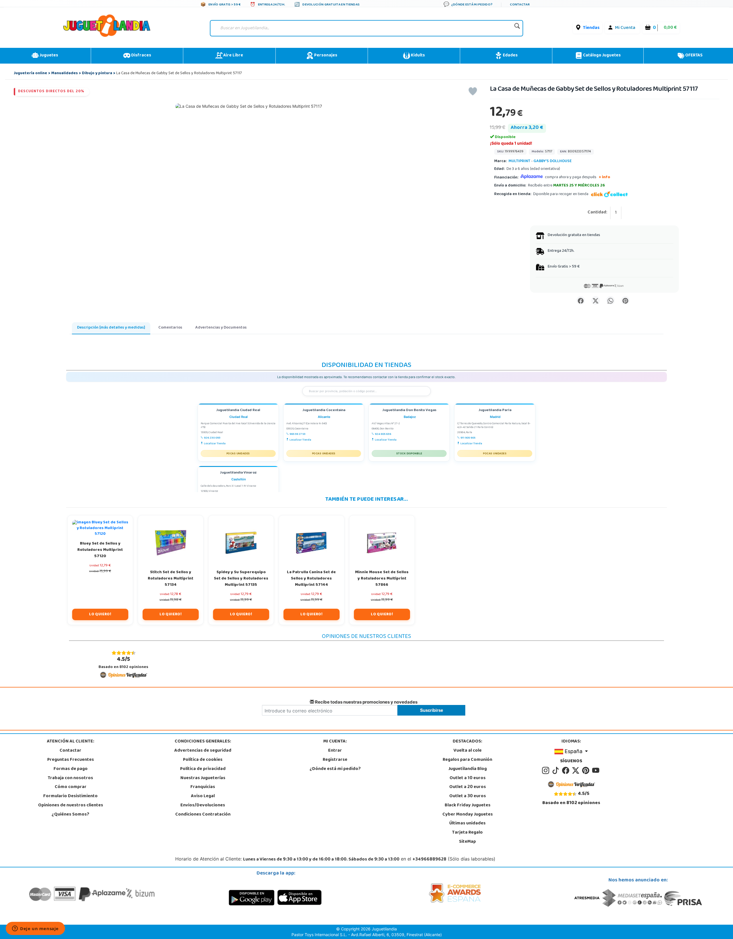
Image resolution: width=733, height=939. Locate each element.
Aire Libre (232, 55)
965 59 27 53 (297, 434)
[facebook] (566, 770)
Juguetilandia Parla (494, 410)
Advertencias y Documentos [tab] (221, 328)
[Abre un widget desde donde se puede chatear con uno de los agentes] (35, 929)
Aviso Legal (203, 796)
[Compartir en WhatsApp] (610, 300)
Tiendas (591, 28)
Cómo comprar (70, 787)
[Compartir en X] (595, 300)
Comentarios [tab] (170, 328)
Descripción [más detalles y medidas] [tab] (111, 328)
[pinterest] (587, 770)
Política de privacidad (203, 769)
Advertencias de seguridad (202, 750)
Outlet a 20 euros (467, 787)
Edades (510, 55)
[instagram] (546, 770)
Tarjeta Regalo (467, 832)
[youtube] (596, 770)
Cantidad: (597, 212)
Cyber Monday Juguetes (467, 814)
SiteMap (467, 841)
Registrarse (335, 760)
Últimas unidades (467, 823)
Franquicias (202, 787)
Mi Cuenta (625, 28)
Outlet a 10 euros (468, 778)
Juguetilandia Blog (467, 769)
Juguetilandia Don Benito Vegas (409, 410)
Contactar (70, 750)
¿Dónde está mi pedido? (335, 769)
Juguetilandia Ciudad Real (238, 410)
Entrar (335, 750)
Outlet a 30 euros (467, 796)
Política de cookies (202, 760)
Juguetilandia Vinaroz (238, 473)
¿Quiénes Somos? (70, 814)
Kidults (417, 55)
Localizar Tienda (215, 444)
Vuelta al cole (468, 750)
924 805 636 (383, 434)
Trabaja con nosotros (70, 778)
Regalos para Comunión (467, 760)
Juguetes (48, 55)
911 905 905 (467, 438)
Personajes (325, 55)
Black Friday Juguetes (467, 805)
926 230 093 (212, 438)
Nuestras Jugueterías (202, 778)
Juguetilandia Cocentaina (323, 410)
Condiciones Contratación (202, 814)
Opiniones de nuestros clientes (70, 805)
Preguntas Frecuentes (70, 760)
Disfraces (140, 55)
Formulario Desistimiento (70, 796)
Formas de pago (71, 769)
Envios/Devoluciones (202, 805)
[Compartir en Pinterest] (625, 300)
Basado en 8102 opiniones (123, 662)
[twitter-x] (577, 770)
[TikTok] (556, 770)
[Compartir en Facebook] (580, 300)
